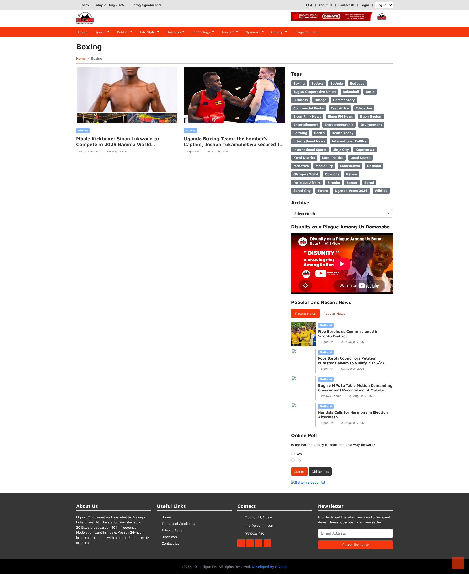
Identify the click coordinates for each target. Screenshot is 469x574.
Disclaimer (169, 537)
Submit (299, 471)
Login (365, 5)
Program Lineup (307, 32)
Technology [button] (201, 32)
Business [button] (174, 32)
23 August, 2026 (352, 342)
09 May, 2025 (116, 151)
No (298, 460)
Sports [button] (101, 32)
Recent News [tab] (305, 313)
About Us (325, 5)
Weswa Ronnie (89, 151)
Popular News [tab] (334, 313)
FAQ (309, 5)
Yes (299, 454)
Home (83, 32)
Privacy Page (172, 530)
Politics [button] (123, 32)
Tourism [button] (228, 32)
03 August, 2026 (352, 368)
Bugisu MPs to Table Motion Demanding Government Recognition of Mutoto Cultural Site (355, 390)
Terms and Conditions (178, 523)
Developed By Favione (270, 566)
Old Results (320, 471)
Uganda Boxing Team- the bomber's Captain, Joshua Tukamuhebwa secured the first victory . (234, 144)
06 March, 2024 (218, 151)
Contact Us (346, 5)
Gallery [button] (277, 32)
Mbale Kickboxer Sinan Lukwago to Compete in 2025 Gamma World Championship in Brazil (117, 144)
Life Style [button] (148, 32)
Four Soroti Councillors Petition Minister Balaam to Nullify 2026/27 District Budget (351, 363)
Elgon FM (193, 151)
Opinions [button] (253, 32)
